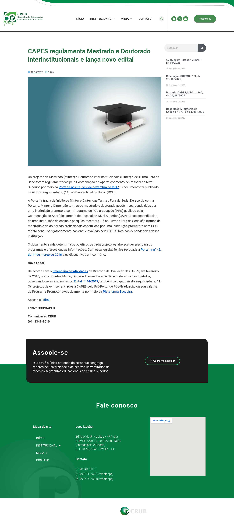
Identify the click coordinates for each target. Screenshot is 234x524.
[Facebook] (173, 18)
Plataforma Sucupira (117, 291)
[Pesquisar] (202, 48)
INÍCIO (79, 18)
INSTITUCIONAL (100, 18)
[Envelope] (185, 18)
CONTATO (144, 18)
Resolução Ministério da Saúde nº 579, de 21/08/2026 (185, 110)
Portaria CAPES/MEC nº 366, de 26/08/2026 (184, 94)
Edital (46, 300)
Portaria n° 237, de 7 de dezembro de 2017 (89, 187)
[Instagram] (179, 18)
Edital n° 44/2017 (86, 281)
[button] (161, 18)
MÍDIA (125, 18)
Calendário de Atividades (70, 271)
